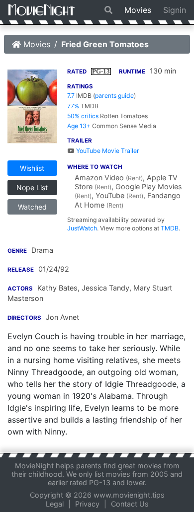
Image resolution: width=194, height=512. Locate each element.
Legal (55, 504)
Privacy (87, 504)
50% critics (82, 116)
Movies (137, 10)
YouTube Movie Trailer (107, 150)
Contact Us (130, 504)
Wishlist (32, 168)
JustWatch (82, 228)
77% (73, 106)
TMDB (170, 228)
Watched (32, 207)
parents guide (114, 95)
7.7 (71, 95)
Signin (174, 10)
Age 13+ (79, 126)
